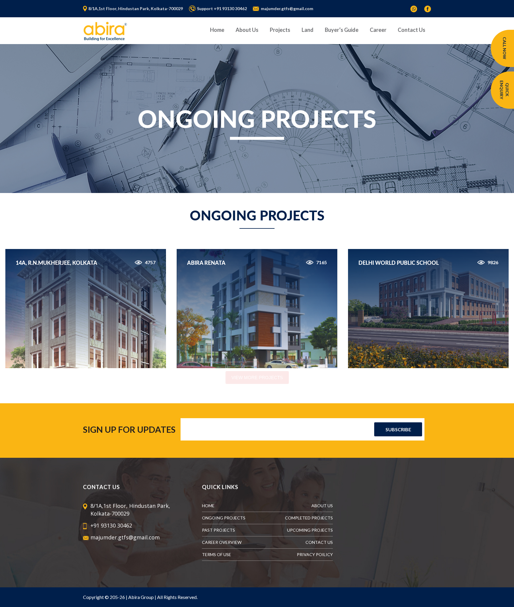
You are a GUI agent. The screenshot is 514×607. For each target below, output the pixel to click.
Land (308, 30)
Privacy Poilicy (315, 554)
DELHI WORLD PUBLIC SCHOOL (398, 262)
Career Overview (222, 542)
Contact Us (411, 30)
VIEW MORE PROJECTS (257, 377)
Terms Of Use (216, 554)
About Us (247, 30)
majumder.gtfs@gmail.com (287, 8)
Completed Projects (309, 517)
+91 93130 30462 (230, 8)
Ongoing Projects (223, 517)
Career (378, 30)
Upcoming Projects (310, 530)
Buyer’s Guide (341, 30)
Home (217, 30)
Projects (280, 30)
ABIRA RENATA (206, 262)
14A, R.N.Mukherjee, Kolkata (56, 262)
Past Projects (218, 530)
